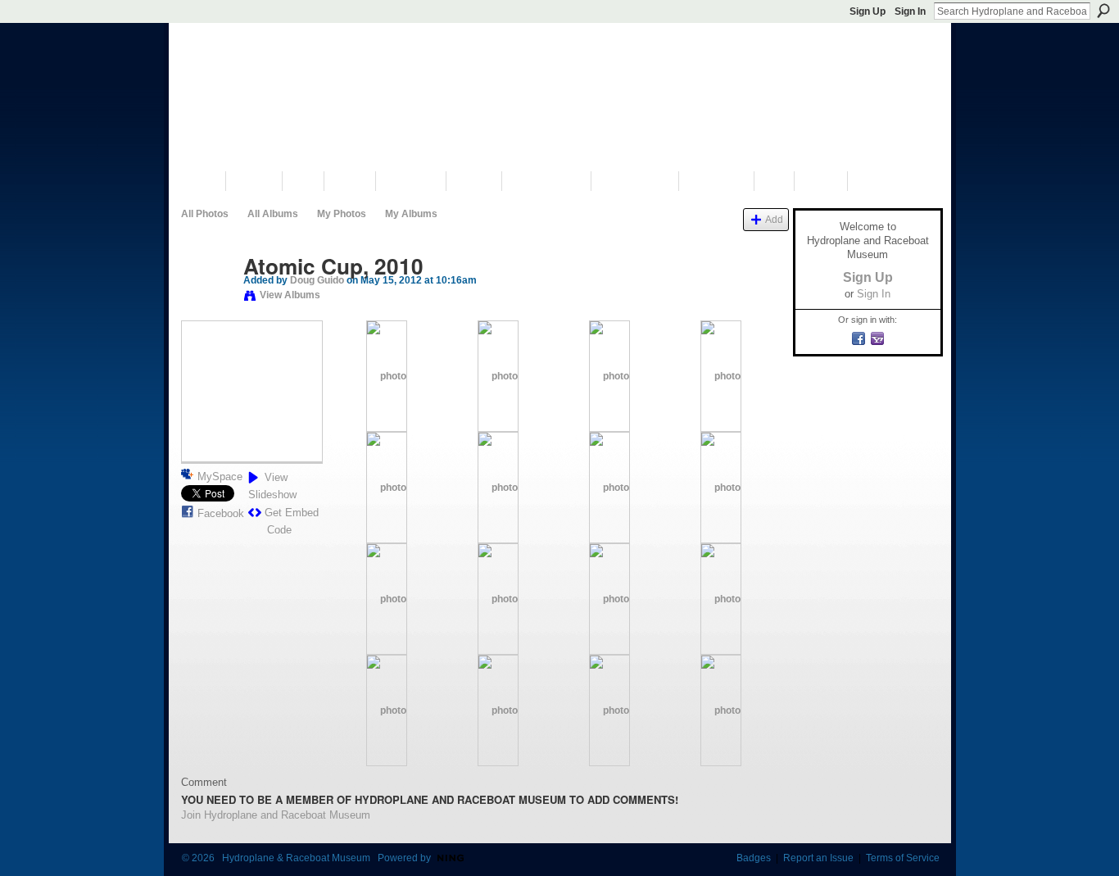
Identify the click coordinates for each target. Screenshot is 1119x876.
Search (1103, 10)
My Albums (411, 214)
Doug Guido (317, 280)
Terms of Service (903, 858)
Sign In (910, 11)
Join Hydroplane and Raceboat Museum (275, 815)
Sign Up (867, 11)
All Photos (205, 214)
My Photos (341, 214)
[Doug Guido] (207, 301)
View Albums (290, 295)
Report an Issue (818, 858)
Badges (753, 858)
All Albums (272, 214)
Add (774, 219)
